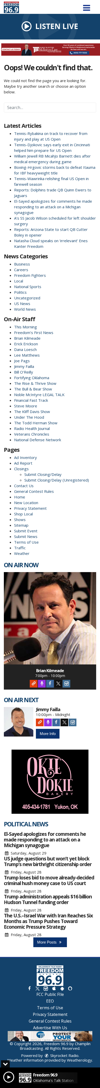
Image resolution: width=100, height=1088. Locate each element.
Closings (21, 468)
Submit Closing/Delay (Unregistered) (56, 480)
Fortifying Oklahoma (31, 377)
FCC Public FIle (50, 994)
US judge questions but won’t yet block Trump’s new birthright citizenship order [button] (48, 861)
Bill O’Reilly (23, 372)
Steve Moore (25, 405)
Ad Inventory (25, 457)
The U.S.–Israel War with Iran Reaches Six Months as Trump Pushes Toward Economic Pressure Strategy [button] (48, 921)
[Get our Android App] (62, 988)
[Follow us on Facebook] (29, 988)
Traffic (20, 547)
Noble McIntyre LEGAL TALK (39, 394)
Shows (20, 519)
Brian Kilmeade (27, 338)
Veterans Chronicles (31, 434)
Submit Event (25, 530)
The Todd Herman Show (35, 422)
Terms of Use (26, 542)
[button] (86, 6)
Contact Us (24, 485)
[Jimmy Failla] (18, 722)
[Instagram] (66, 684)
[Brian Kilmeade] (50, 618)
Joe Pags (22, 360)
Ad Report (23, 463)
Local (18, 280)
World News (25, 309)
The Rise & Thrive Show (35, 383)
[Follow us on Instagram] (45, 988)
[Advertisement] (50, 49)
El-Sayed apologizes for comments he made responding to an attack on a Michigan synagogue (53, 207)
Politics (20, 292)
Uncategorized (27, 297)
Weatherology (79, 1060)
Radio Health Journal (32, 428)
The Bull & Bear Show (33, 388)
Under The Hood (29, 417)
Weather (21, 553)
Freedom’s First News (33, 332)
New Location (26, 502)
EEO (50, 1001)
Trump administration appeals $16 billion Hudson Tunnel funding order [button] (48, 899)
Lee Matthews (27, 355)
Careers (21, 269)
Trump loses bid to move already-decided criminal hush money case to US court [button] (49, 880)
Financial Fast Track (31, 400)
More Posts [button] (47, 942)
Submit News (25, 536)
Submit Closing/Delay (43, 474)
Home (19, 496)
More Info (48, 733)
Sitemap (21, 525)
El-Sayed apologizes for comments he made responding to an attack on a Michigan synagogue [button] (45, 840)
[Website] (33, 684)
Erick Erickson (26, 343)
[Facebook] (50, 684)
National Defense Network (37, 439)
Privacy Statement (30, 508)
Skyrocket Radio (63, 1055)
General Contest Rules (34, 491)
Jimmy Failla (24, 366)
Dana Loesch (25, 349)
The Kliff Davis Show (32, 411)
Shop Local (23, 513)
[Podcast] (42, 684)
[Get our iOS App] (54, 988)
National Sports (27, 286)
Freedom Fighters (30, 275)
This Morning (25, 326)
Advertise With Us (50, 1028)
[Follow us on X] (37, 988)
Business (22, 264)
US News (22, 303)
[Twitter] (58, 684)
